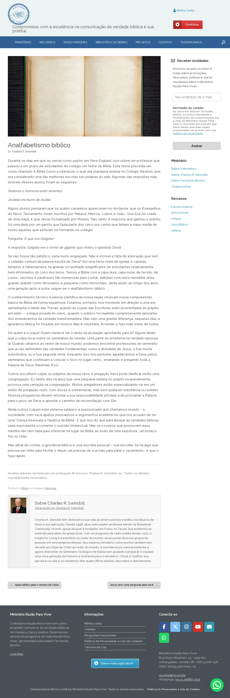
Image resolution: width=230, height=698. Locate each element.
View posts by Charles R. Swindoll (59, 508)
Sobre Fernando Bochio (188, 180)
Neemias (50, 488)
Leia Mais (16, 654)
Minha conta (93, 623)
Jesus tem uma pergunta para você (134, 584)
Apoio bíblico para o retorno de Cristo (34, 584)
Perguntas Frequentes (100, 635)
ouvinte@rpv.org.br (172, 675)
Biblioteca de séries (111, 42)
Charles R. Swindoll (24, 151)
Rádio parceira (75, 42)
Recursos (47, 42)
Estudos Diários (181, 206)
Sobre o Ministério (183, 168)
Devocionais (179, 212)
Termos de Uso (95, 647)
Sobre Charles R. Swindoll (189, 174)
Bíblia (24, 488)
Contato (165, 42)
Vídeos (176, 230)
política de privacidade (188, 133)
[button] (223, 42)
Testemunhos (191, 42)
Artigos (176, 218)
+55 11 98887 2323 (187, 679)
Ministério (23, 42)
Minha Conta (185, 10)
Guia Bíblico (179, 224)
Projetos (143, 42)
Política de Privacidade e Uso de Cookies (113, 641)
